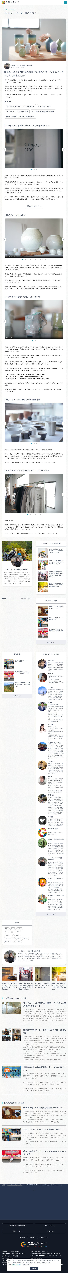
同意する (34, 1268)
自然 (6, 928)
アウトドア (16, 932)
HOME (3, 1185)
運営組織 (22, 1237)
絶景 (12, 928)
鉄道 (17, 935)
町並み (19, 928)
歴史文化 (7, 932)
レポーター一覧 (50, 914)
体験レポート (8, 935)
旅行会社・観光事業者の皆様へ (17, 1225)
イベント (18, 941)
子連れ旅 (25, 938)
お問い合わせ (50, 1231)
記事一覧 (49, 642)
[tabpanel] (34, 148)
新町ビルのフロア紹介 (44, 106)
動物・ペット (8, 941)
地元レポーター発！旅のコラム (14, 1185)
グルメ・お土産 (9, 938)
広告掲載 (32, 1237)
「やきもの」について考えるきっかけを (17, 111)
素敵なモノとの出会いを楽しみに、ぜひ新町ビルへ (20, 116)
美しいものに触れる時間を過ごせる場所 (43, 111)
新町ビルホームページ (33, 206)
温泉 (18, 938)
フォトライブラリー (50, 1225)
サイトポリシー (44, 1237)
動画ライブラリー (18, 1231)
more (39, 549)
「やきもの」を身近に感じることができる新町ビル (20, 106)
